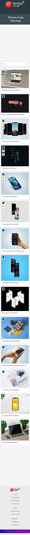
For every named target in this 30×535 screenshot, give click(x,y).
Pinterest (16, 524)
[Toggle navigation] (15, 11)
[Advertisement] (15, 43)
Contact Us (16, 503)
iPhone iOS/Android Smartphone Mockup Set (14, 365)
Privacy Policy (15, 511)
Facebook (16, 521)
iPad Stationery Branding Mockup (11, 341)
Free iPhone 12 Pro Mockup (10, 168)
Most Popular (15, 497)
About (15, 508)
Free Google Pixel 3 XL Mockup (11, 224)
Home (15, 494)
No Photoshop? (16, 500)
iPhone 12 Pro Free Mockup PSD (11, 141)
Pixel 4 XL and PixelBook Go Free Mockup (13, 114)
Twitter (16, 518)
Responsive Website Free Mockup (11, 90)
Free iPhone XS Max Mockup (10, 313)
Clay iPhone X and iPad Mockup (11, 390)
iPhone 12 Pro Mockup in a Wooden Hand (13, 251)
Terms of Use (15, 514)
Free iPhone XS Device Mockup (11, 415)
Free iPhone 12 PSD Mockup (10, 196)
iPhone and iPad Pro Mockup (10, 442)
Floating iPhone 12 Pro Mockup (11, 282)
